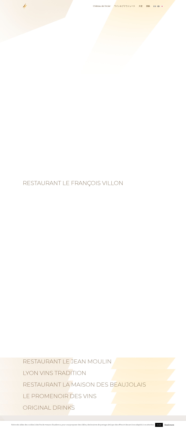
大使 (140, 6)
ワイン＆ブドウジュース (124, 6)
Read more (169, 425)
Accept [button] (159, 425)
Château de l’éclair (101, 6)
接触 (148, 6)
